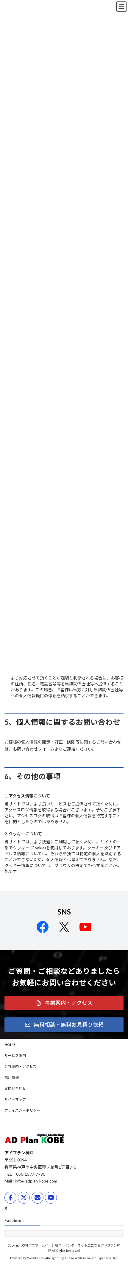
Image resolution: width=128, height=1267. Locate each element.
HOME (9, 1044)
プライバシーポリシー (22, 1110)
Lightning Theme (63, 1258)
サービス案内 (15, 1055)
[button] (64, 1003)
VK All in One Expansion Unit (98, 1258)
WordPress (35, 1258)
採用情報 (11, 1077)
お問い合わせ (15, 1088)
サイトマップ (15, 1099)
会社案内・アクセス (20, 1066)
